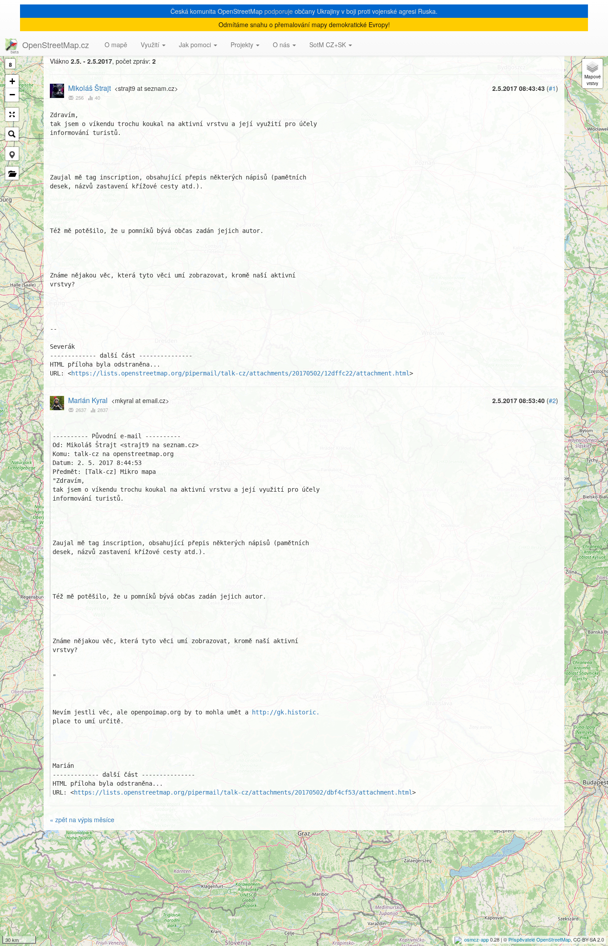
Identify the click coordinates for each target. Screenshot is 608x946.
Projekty (243, 44)
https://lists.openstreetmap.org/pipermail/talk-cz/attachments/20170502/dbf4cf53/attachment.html (243, 792)
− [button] (12, 94)
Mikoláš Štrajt (89, 88)
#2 (552, 400)
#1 (552, 88)
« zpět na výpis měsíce (82, 819)
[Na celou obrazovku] (12, 114)
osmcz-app (476, 939)
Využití (151, 44)
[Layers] (592, 73)
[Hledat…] (12, 134)
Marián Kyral (88, 400)
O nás (282, 44)
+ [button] (12, 81)
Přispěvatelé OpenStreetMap (539, 939)
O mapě (116, 44)
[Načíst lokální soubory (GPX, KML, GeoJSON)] (12, 173)
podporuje (278, 11)
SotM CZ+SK (328, 44)
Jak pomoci (196, 44)
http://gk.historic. (286, 712)
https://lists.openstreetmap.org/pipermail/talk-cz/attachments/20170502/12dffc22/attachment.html (240, 373)
